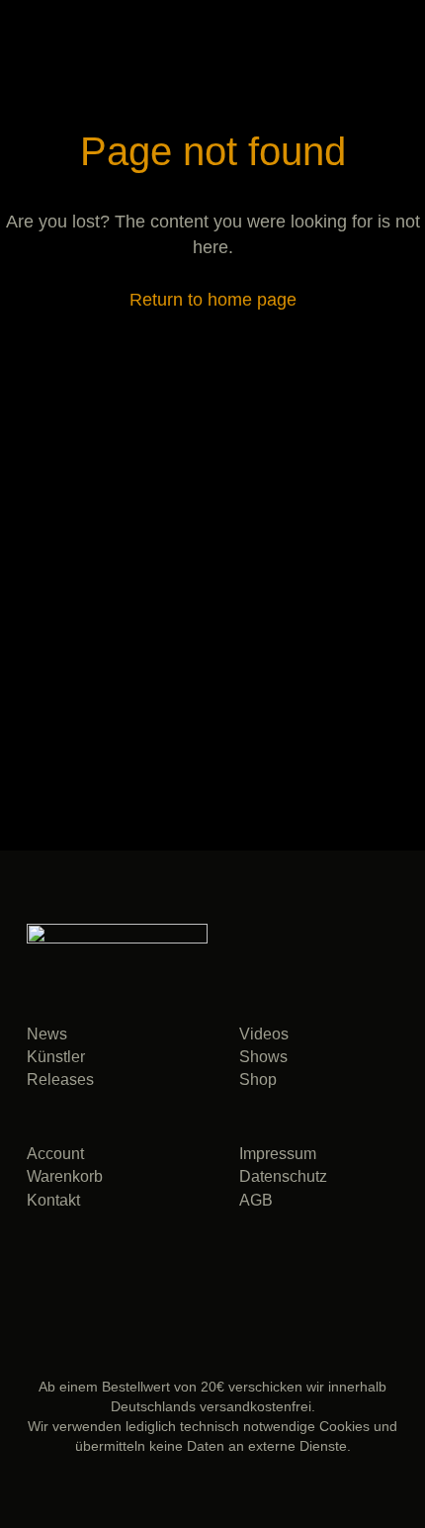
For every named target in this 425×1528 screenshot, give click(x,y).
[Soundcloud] (37, 1273)
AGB (256, 1200)
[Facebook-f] (86, 1273)
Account (55, 1153)
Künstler (56, 1056)
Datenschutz (283, 1176)
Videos (264, 1034)
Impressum (277, 1153)
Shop (258, 1079)
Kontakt (53, 1200)
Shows (263, 1056)
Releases (60, 1079)
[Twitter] (136, 1273)
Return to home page (213, 300)
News (47, 1034)
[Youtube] (185, 1273)
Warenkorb (65, 1176)
